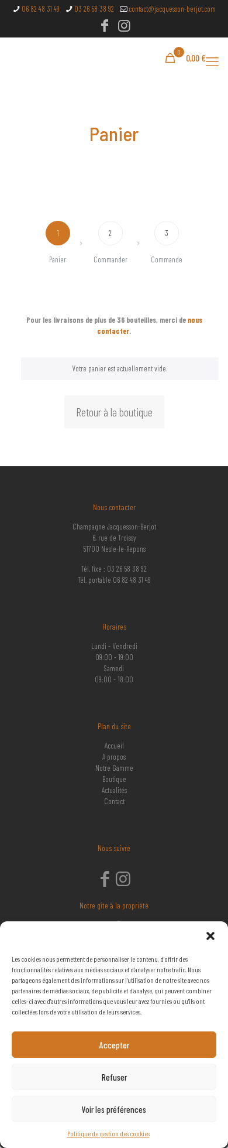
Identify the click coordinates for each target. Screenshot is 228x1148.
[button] (210, 936)
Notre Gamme (114, 768)
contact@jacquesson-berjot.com (172, 8)
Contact (114, 801)
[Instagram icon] (125, 27)
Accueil (114, 745)
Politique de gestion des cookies (108, 1133)
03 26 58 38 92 (94, 8)
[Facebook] (104, 882)
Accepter (114, 1045)
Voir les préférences (114, 1109)
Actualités (114, 790)
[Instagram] (123, 882)
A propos (114, 756)
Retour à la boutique (114, 412)
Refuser (114, 1077)
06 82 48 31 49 (41, 8)
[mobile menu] (212, 61)
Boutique (114, 779)
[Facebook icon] (105, 27)
